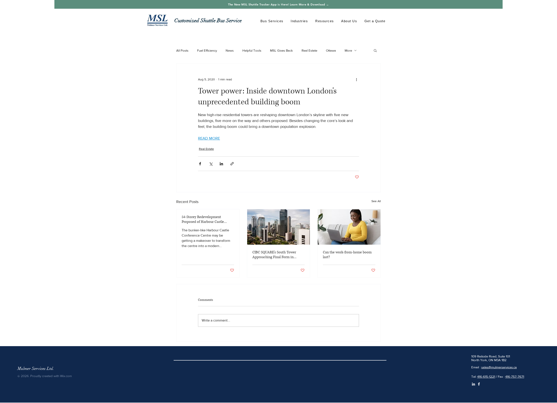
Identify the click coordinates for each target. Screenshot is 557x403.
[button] (272, 21)
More (348, 50)
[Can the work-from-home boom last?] (349, 227)
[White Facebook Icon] (479, 384)
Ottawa (331, 50)
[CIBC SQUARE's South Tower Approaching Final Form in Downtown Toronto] (278, 227)
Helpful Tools (251, 50)
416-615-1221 (486, 376)
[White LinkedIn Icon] (473, 384)
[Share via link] (232, 164)
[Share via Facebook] (200, 164)
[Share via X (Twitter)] (211, 164)
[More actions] (356, 79)
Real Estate (309, 50)
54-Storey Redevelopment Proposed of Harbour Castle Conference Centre (203, 219)
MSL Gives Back (281, 50)
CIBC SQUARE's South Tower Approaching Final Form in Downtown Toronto (274, 254)
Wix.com (66, 376)
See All (376, 201)
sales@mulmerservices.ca (499, 367)
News (230, 50)
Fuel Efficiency (207, 50)
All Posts (182, 50)
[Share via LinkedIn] (221, 164)
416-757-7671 (514, 376)
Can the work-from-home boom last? (347, 254)
